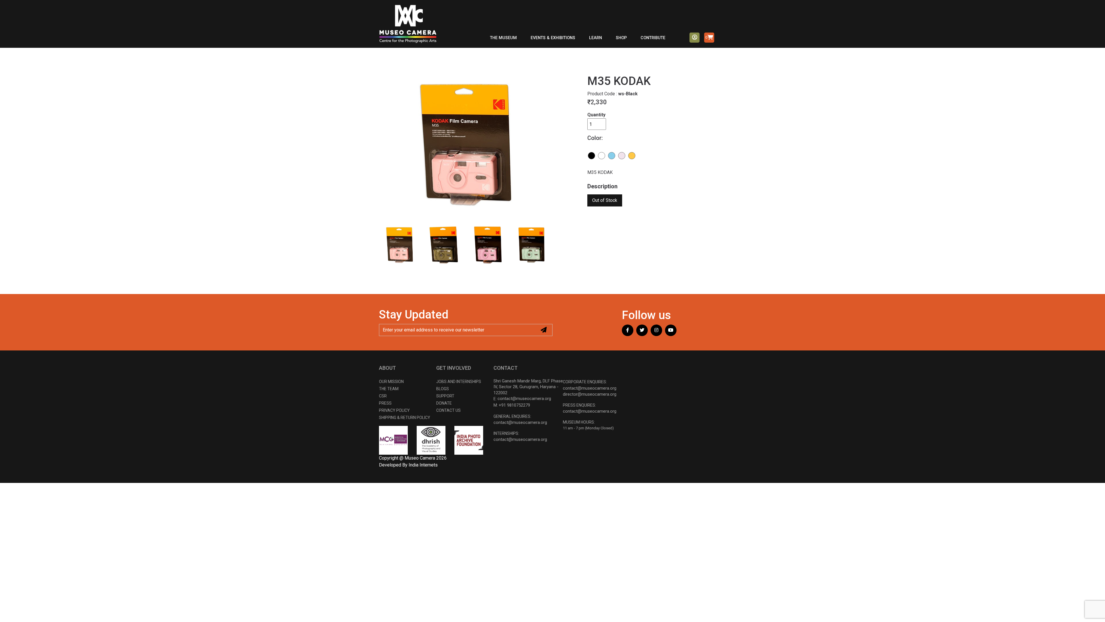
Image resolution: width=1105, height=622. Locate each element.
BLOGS (442, 388)
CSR (383, 396)
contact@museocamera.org (524, 398)
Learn (595, 37)
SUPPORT (445, 396)
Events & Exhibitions (553, 37)
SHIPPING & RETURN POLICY (404, 417)
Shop (621, 37)
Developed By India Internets (408, 465)
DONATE (444, 403)
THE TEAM (389, 388)
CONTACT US (448, 410)
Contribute (653, 37)
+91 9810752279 (514, 405)
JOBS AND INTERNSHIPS (458, 381)
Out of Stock (604, 200)
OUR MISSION (391, 381)
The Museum (503, 37)
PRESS (385, 403)
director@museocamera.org (589, 394)
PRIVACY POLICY (394, 410)
